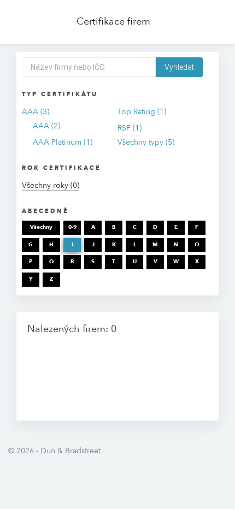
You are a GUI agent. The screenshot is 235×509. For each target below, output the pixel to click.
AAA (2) (46, 126)
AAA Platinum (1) (62, 142)
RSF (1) (130, 128)
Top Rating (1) (142, 111)
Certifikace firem (113, 21)
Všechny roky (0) (50, 185)
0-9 (72, 227)
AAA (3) (35, 111)
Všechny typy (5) (146, 142)
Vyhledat (179, 67)
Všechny (41, 227)
